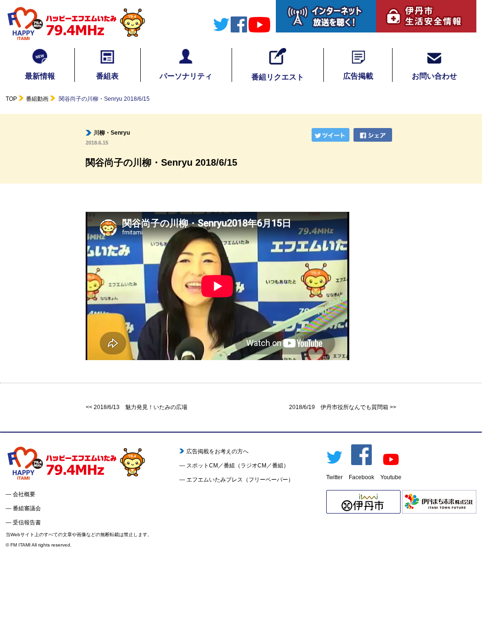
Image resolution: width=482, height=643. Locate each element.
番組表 (107, 76)
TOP (11, 99)
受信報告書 (27, 522)
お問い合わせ (434, 76)
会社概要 (24, 494)
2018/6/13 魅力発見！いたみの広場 (140, 407)
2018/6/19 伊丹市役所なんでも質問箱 (338, 407)
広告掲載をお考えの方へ (217, 451)
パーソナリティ (186, 76)
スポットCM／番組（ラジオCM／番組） (237, 465)
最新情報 (40, 76)
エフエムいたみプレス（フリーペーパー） (240, 479)
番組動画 (37, 99)
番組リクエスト (277, 77)
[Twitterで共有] (332, 134)
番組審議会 (27, 508)
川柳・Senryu (112, 132)
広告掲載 (358, 76)
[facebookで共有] (373, 134)
